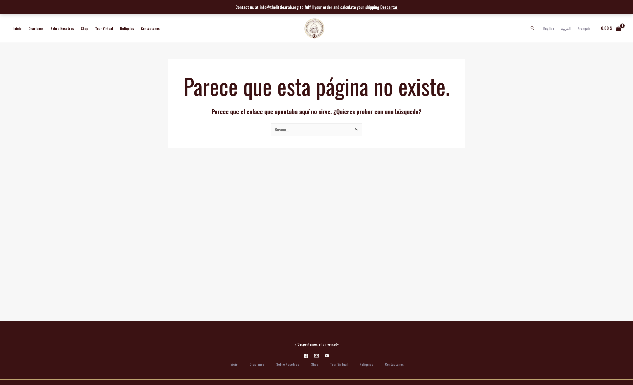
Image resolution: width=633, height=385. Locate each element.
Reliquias (127, 28)
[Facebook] (306, 356)
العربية (566, 28)
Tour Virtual (104, 28)
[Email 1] (316, 356)
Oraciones (36, 28)
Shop (84, 28)
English (548, 28)
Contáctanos (150, 28)
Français (584, 28)
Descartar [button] (389, 7)
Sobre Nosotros (62, 28)
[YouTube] (327, 356)
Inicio (17, 28)
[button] (532, 28)
